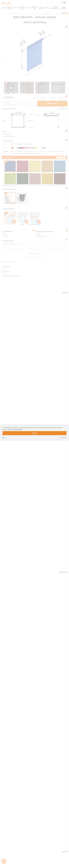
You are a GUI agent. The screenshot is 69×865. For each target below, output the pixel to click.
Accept (34, 433)
